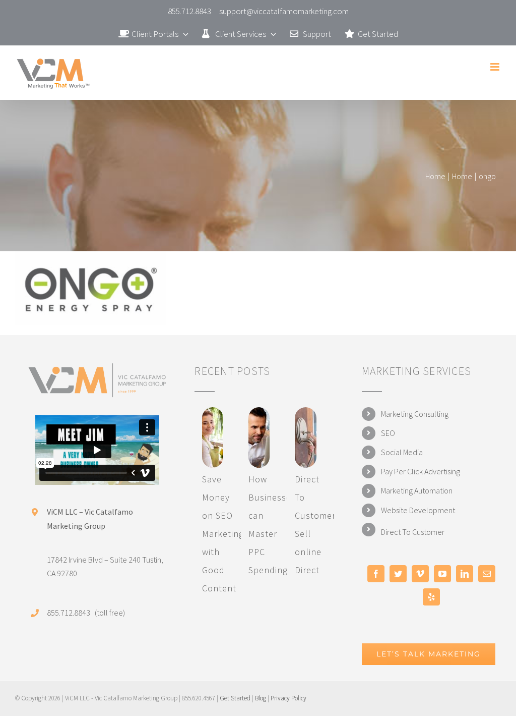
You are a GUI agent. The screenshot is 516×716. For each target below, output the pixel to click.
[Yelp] (431, 596)
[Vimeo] (420, 573)
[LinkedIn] (464, 573)
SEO (388, 433)
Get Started (235, 698)
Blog (260, 698)
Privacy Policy (288, 698)
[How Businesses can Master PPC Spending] (259, 437)
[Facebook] (375, 573)
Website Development (418, 510)
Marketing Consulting (414, 414)
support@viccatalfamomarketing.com (284, 11)
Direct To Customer (412, 532)
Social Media (402, 452)
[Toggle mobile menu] (495, 67)
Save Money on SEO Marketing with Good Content (223, 533)
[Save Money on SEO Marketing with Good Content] (212, 437)
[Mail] (486, 573)
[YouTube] (442, 573)
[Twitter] (398, 573)
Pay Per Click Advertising (420, 471)
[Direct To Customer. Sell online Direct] (305, 437)
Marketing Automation (417, 490)
